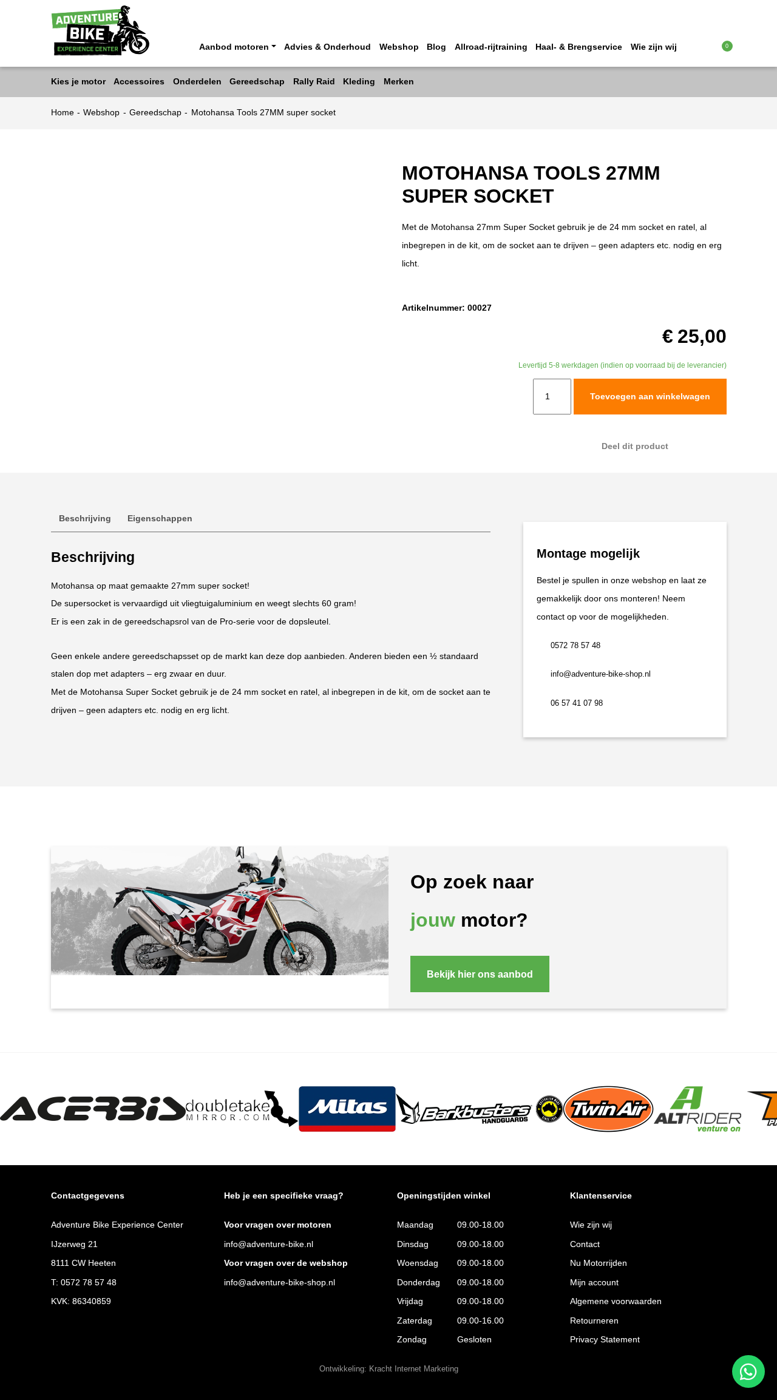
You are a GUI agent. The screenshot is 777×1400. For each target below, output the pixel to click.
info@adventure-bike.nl (268, 1244)
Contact (585, 1244)
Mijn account (594, 1282)
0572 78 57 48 (575, 645)
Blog (436, 47)
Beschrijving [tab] (85, 518)
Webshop (399, 47)
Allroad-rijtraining (491, 47)
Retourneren (594, 1320)
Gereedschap (155, 112)
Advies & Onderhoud (327, 47)
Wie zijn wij (654, 47)
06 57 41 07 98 (577, 703)
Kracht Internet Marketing (413, 1369)
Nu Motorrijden (598, 1263)
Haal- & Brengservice (578, 47)
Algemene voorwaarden (616, 1301)
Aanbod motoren (234, 47)
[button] (703, 46)
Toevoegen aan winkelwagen (650, 396)
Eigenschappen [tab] (159, 518)
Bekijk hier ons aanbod (480, 974)
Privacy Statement (605, 1339)
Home (62, 112)
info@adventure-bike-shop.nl (601, 674)
